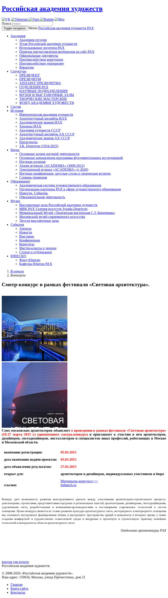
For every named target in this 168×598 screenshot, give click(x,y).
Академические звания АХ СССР (44, 138)
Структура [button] (18, 71)
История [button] (16, 110)
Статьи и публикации (35, 252)
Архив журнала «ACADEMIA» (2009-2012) (51, 165)
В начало (17, 271)
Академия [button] (17, 36)
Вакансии (26, 67)
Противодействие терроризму (41, 63)
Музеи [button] (15, 201)
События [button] (17, 224)
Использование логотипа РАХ (42, 48)
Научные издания (32, 162)
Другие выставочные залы (39, 220)
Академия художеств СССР (39, 130)
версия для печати (15, 562)
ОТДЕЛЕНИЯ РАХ (33, 87)
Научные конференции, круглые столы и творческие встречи (65, 173)
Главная (16, 584)
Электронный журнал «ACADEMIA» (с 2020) (53, 169)
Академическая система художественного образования (60, 185)
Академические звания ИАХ (40, 122)
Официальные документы (38, 55)
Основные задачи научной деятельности (49, 154)
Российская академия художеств (52, 8)
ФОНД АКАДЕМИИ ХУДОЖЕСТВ (46, 103)
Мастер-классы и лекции (37, 248)
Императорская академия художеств (46, 114)
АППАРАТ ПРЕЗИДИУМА (40, 83)
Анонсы (25, 228)
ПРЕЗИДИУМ (30, 79)
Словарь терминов (33, 177)
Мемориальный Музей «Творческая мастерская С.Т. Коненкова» (67, 213)
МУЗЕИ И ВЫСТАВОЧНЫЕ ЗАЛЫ (46, 95)
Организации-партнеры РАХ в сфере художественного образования (70, 189)
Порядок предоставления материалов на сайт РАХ (56, 51)
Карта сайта (19, 588)
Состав (15, 107)
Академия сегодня (33, 40)
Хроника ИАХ (30, 126)
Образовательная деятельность (42, 197)
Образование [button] (20, 181)
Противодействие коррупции (41, 59)
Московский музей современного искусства (52, 217)
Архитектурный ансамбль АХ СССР (46, 134)
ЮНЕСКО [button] (18, 256)
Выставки (26, 236)
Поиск (6, 23)
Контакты (17, 592)
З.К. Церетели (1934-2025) (38, 146)
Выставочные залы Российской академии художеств (58, 205)
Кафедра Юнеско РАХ (35, 264)
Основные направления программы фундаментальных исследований (71, 158)
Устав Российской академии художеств (48, 44)
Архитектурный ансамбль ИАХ (43, 118)
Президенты (28, 142)
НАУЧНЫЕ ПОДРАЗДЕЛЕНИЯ (43, 91)
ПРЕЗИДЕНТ (29, 75)
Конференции (29, 240)
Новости (25, 232)
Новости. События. (33, 193)
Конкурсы (26, 244)
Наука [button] (14, 150)
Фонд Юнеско (29, 260)
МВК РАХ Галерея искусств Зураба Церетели (53, 209)
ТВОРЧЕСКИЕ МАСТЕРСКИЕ (43, 99)
